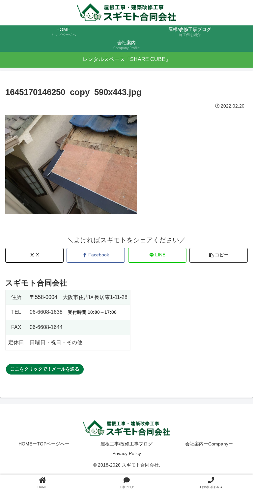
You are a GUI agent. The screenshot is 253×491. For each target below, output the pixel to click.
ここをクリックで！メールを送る (44, 369)
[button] (218, 255)
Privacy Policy (126, 453)
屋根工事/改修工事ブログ (126, 443)
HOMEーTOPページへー (44, 443)
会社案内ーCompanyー (209, 443)
